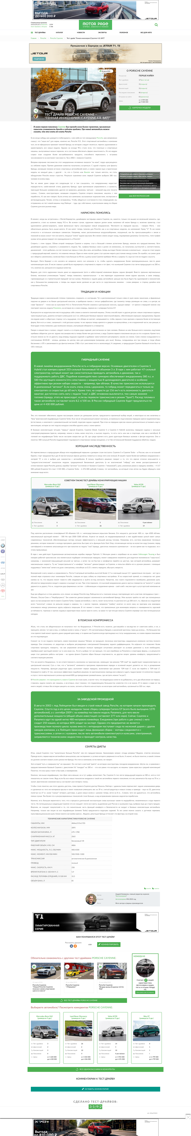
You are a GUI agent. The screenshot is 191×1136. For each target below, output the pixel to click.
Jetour (2, 568)
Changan (2, 551)
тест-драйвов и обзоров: (39, 26)
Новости (81, 32)
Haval (2, 557)
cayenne (156, 888)
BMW (2, 545)
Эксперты (102, 32)
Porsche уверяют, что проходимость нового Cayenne (53, 680)
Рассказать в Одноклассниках (75, 946)
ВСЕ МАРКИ (2, 595)
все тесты (144, 80)
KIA (2, 574)
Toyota (2, 590)
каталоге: (44, 24)
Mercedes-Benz (2, 585)
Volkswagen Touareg (146, 554)
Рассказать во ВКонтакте (71, 946)
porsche (148, 888)
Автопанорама (121, 896)
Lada (2, 579)
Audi (2, 540)
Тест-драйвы (40, 32)
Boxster (87, 172)
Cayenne (61, 127)
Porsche (100, 138)
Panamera (57, 308)
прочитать (144, 97)
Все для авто (146, 32)
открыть (144, 84)
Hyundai (2, 562)
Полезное (123, 32)
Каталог (59, 32)
